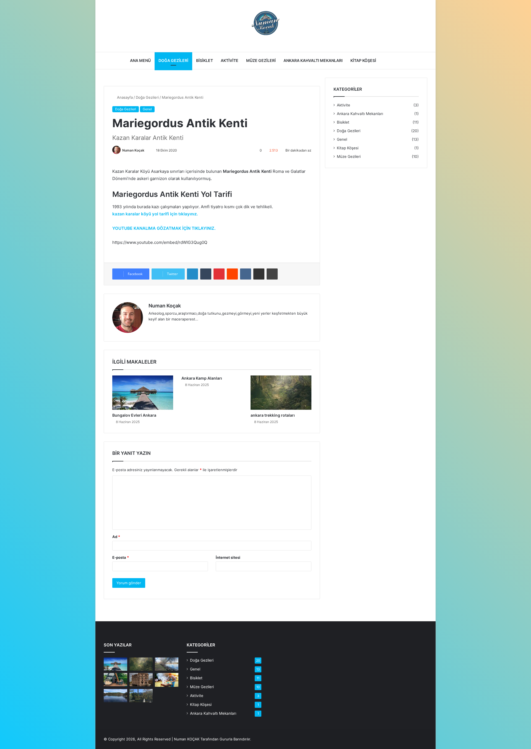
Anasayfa (124, 97)
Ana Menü (140, 60)
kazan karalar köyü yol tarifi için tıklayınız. (155, 213)
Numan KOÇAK (186, 739)
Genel (147, 109)
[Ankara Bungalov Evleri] (115, 679)
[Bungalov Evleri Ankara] (142, 392)
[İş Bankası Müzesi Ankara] (141, 679)
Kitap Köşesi (363, 60)
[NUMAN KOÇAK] (265, 23)
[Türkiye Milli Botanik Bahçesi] (166, 664)
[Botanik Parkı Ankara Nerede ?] (141, 695)
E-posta (120, 557)
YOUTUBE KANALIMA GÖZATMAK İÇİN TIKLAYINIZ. (163, 228)
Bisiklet (204, 60)
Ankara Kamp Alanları (201, 378)
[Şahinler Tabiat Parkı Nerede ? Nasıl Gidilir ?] (115, 695)
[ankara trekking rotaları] (281, 392)
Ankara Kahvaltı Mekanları (313, 60)
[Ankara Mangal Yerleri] (166, 680)
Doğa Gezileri (173, 60)
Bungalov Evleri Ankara (134, 415)
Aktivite (229, 60)
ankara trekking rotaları (273, 415)
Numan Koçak (133, 150)
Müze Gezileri (261, 60)
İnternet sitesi (228, 557)
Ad (116, 536)
